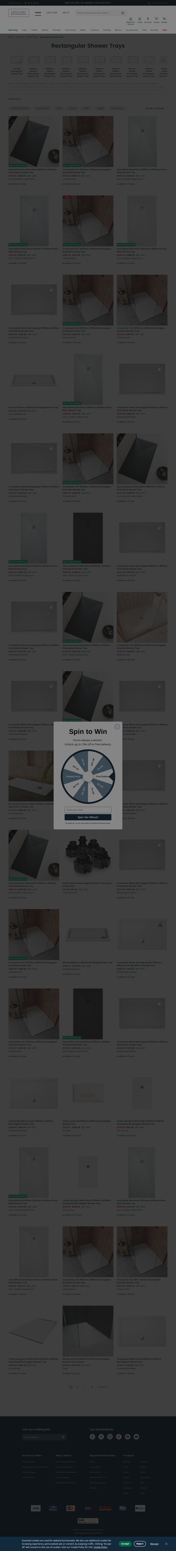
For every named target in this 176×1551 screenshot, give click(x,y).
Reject (139, 1543)
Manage (154, 1543)
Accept (125, 1543)
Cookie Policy (100, 1547)
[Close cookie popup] (166, 1544)
